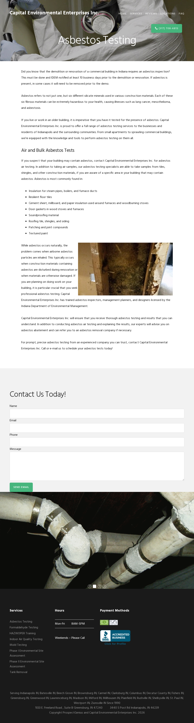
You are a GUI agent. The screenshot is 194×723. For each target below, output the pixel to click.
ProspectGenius (73, 712)
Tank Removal (18, 672)
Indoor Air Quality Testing (26, 639)
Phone (14, 434)
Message (15, 449)
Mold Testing (18, 645)
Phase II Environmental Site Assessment (27, 664)
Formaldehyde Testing (24, 627)
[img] (90, 586)
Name (13, 406)
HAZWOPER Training (23, 633)
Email (13, 420)
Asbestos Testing (21, 621)
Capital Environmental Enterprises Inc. (54, 13)
